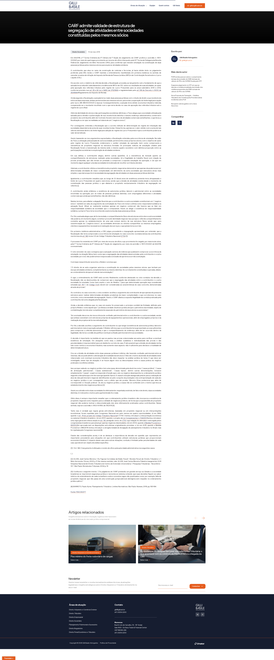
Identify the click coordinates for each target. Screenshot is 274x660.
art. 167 (81, 285)
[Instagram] (179, 123)
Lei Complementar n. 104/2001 (135, 418)
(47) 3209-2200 (120, 612)
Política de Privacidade (108, 643)
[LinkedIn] (173, 123)
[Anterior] (196, 518)
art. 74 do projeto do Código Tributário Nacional (98, 416)
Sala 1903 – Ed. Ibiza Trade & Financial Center (131, 628)
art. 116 (103, 420)
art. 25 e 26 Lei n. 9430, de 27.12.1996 (104, 90)
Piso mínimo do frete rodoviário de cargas (92, 556)
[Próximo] (203, 518)
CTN (123, 236)
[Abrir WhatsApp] (268, 654)
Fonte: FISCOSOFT (78, 492)
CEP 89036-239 (120, 630)
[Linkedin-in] (198, 614)
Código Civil (94, 285)
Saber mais (75, 560)
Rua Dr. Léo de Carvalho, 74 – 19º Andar (128, 625)
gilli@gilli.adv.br (187, 60)
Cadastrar (196, 586)
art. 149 (85, 236)
